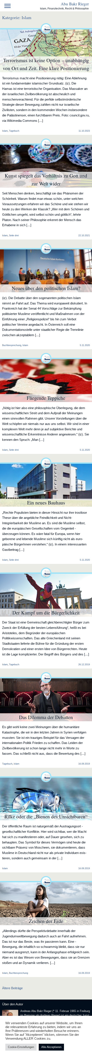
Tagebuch (14, 130)
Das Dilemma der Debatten (46, 717)
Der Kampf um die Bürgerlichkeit (46, 612)
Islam (25, 345)
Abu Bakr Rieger (75, 3)
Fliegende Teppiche (46, 398)
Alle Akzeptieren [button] (51, 1047)
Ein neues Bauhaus (46, 502)
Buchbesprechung (11, 345)
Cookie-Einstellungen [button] (21, 1047)
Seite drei (14, 235)
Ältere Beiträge (12, 988)
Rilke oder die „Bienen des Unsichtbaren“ (46, 816)
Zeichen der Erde (46, 921)
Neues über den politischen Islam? (46, 288)
